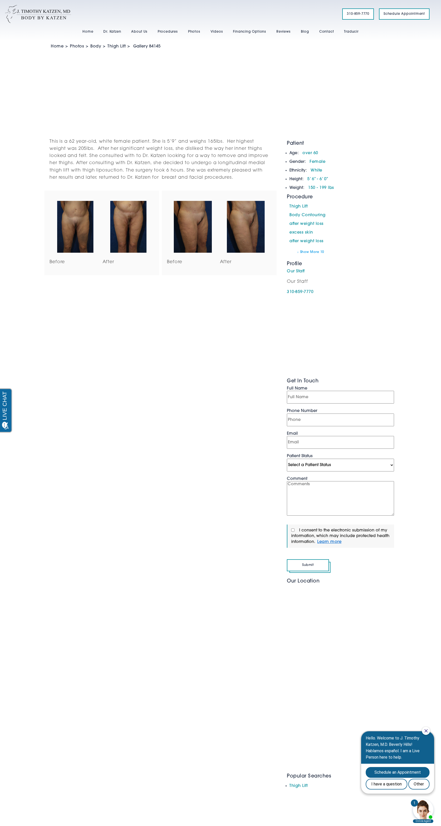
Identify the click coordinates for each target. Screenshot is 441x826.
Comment (297, 479)
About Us (139, 31)
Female (317, 162)
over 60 (310, 153)
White (316, 170)
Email (292, 434)
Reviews (283, 31)
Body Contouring (307, 215)
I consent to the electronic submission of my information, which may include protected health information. (340, 536)
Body (95, 46)
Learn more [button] (329, 542)
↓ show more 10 (310, 252)
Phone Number (302, 411)
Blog (305, 31)
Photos (194, 31)
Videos (217, 31)
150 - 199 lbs (321, 188)
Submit (308, 565)
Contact (326, 31)
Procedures (168, 31)
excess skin (301, 232)
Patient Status (300, 456)
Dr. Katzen (112, 31)
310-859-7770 (358, 14)
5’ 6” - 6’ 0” (317, 179)
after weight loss (306, 224)
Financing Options (249, 31)
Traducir (351, 31)
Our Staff (296, 271)
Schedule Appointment (404, 14)
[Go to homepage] (167, 14)
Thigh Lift (116, 46)
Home (87, 31)
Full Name (297, 388)
